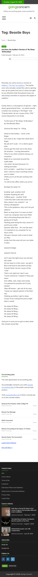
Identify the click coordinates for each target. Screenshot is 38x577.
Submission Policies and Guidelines (12, 487)
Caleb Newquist (6, 55)
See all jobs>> (7, 447)
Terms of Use (6, 480)
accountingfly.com (12, 395)
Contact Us (5, 484)
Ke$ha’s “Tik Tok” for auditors (13, 85)
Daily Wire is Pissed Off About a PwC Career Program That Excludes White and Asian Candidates (23, 510)
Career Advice (6, 477)
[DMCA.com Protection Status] (9, 567)
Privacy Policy (6, 495)
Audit (4, 46)
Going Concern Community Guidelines (13, 491)
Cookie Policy (6, 498)
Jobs (3, 473)
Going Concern (26, 574)
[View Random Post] (30, 18)
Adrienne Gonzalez (17, 515)
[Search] (34, 18)
